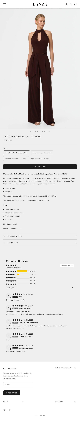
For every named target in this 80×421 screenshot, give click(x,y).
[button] (11, 271)
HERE (64, 174)
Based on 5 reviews (13, 267)
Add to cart (40, 167)
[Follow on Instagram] (4, 410)
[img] (17, 294)
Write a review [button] (67, 265)
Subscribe (11, 393)
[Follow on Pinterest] (10, 410)
